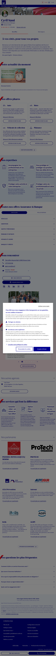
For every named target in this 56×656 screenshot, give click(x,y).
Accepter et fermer (42, 349)
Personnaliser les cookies (24, 349)
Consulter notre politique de (17, 344)
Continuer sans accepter (43, 306)
